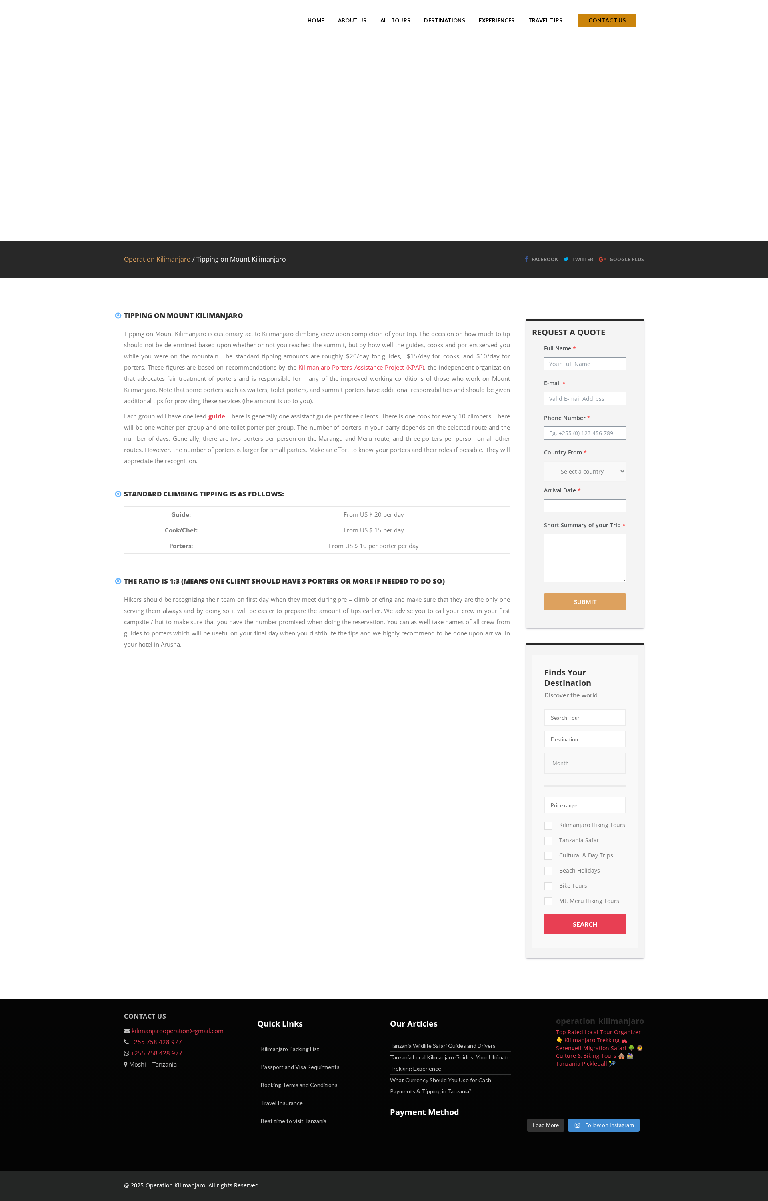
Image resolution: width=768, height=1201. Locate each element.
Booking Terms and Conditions (299, 1084)
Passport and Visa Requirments (300, 1066)
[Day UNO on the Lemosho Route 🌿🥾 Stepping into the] (536, 1104)
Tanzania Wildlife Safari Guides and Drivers (443, 1045)
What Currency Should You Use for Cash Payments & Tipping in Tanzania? (440, 1086)
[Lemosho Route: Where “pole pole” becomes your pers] (568, 1084)
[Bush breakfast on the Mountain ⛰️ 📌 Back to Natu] (599, 1104)
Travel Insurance (282, 1102)
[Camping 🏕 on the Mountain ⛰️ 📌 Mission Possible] (630, 1104)
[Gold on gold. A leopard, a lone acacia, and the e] (599, 1084)
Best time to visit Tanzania (293, 1120)
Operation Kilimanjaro (157, 259)
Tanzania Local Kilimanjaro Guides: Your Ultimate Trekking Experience (450, 1063)
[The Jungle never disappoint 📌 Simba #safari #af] (568, 1104)
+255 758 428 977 (156, 1042)
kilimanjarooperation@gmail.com (178, 1031)
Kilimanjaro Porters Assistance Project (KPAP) (361, 367)
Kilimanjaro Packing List (290, 1048)
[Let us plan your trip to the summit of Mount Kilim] (536, 1084)
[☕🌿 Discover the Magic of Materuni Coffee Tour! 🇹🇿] (630, 1084)
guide (216, 416)
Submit (585, 602)
